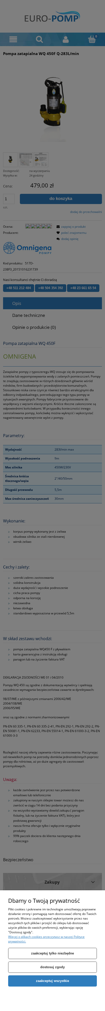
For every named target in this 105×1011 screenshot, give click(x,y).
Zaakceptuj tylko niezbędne (52, 953)
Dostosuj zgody (52, 967)
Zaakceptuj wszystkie (52, 981)
